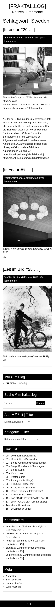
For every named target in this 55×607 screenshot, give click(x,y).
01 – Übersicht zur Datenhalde (22, 459)
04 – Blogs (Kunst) (15, 470)
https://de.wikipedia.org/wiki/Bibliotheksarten (26, 158)
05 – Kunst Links (14, 473)
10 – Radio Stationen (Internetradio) (24, 491)
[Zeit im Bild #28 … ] (21, 269)
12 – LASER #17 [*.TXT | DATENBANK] (27, 498)
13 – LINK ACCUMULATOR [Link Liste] (26, 501)
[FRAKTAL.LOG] (27, 6)
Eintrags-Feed (13, 579)
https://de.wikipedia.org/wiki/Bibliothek (23, 154)
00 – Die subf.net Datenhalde (21, 455)
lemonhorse (10, 41)
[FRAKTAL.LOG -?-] (16, 383)
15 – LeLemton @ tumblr (18, 509)
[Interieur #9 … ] (18, 170)
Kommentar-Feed (15, 583)
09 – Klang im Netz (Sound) (20, 487)
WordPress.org (13, 586)
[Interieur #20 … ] (19, 29)
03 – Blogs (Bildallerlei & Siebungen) (25, 466)
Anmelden (11, 576)
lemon (9, 540)
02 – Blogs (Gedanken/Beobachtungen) (26, 462)
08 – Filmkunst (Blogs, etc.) (20, 484)
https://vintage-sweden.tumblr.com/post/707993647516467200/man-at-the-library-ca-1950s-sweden (27, 104)
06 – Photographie (15, 477)
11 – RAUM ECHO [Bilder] (19, 494)
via (4, 257)
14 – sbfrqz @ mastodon (18, 505)
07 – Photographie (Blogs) (19, 480)
